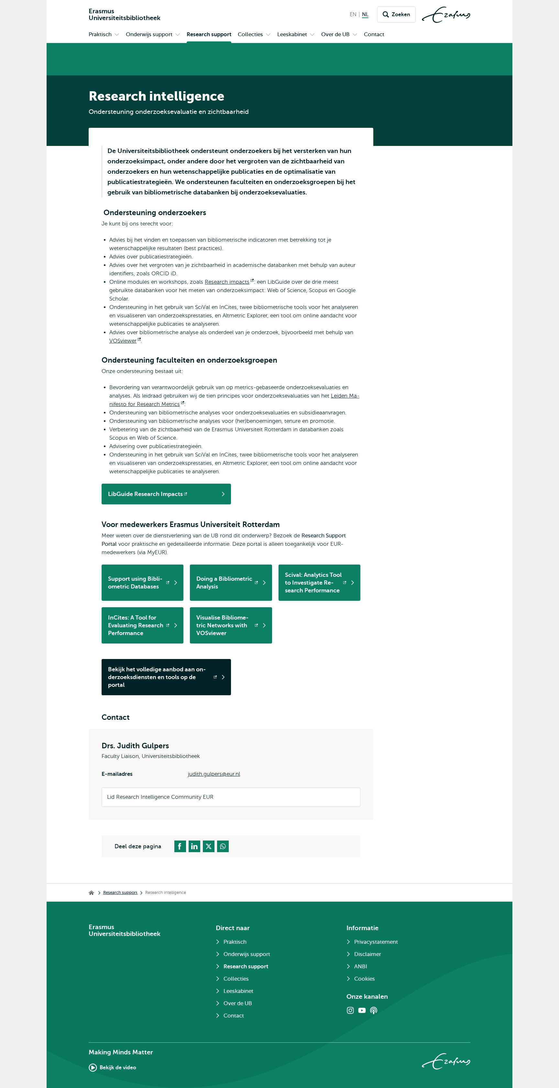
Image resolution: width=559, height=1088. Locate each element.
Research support (120, 892)
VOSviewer (125, 341)
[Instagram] (350, 1010)
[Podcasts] (374, 1010)
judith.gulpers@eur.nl (214, 774)
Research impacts (229, 282)
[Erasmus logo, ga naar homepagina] (446, 14)
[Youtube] (362, 1010)
